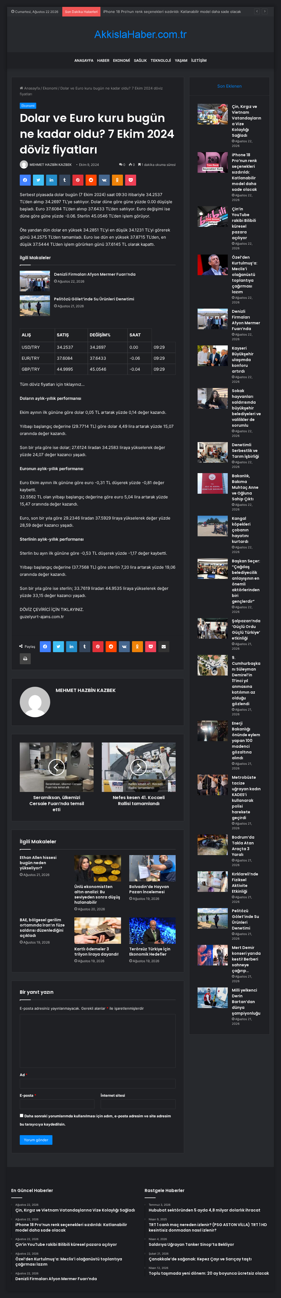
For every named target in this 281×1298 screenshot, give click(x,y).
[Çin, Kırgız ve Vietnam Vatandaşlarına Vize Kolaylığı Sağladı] (213, 114)
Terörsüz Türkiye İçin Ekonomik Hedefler (149, 951)
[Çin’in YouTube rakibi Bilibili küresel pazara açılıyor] (213, 216)
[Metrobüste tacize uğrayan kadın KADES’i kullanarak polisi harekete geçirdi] (213, 785)
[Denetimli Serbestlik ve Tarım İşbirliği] (213, 452)
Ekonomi (121, 60)
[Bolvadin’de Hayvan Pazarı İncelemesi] (152, 868)
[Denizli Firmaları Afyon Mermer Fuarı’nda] (35, 281)
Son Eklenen (229, 86)
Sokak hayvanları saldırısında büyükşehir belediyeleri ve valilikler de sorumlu (246, 408)
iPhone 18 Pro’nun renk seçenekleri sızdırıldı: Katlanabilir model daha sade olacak (244, 172)
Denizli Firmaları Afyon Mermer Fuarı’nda (95, 274)
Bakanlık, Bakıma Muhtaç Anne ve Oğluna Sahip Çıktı (245, 487)
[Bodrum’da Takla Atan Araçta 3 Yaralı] (213, 844)
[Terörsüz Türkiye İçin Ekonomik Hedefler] (152, 930)
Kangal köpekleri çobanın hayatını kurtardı (241, 530)
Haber (103, 60)
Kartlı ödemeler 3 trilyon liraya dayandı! (96, 951)
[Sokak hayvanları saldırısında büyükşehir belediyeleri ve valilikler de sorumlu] (213, 398)
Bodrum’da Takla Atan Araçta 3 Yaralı (243, 845)
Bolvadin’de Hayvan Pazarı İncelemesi (149, 889)
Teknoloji (161, 60)
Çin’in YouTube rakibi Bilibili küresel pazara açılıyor (244, 223)
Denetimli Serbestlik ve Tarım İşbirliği (245, 450)
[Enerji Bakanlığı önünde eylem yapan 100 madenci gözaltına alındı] (213, 731)
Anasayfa (83, 60)
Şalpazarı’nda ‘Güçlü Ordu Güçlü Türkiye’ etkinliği (246, 629)
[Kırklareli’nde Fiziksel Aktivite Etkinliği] (213, 881)
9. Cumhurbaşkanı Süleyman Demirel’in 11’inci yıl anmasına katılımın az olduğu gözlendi (246, 681)
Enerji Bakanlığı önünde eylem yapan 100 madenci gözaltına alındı (246, 741)
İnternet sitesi (113, 1095)
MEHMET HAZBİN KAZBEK (51, 165)
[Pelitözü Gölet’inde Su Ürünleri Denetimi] (35, 305)
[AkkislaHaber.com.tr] (140, 34)
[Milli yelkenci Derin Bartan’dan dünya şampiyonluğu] (213, 997)
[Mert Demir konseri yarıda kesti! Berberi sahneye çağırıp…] (213, 955)
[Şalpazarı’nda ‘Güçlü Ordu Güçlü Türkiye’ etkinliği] (213, 628)
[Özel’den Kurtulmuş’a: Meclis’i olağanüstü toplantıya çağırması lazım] (213, 265)
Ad (23, 1075)
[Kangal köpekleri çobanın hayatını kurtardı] (213, 526)
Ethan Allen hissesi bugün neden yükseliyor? (38, 863)
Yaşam (181, 60)
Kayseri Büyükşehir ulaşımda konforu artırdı (243, 359)
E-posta (28, 1095)
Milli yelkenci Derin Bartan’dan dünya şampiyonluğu (246, 1001)
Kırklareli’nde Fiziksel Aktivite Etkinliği (245, 882)
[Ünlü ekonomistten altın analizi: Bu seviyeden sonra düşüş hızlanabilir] (97, 868)
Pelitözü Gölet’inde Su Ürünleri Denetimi (94, 299)
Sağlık (140, 60)
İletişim (199, 60)
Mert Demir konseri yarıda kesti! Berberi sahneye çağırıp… (246, 959)
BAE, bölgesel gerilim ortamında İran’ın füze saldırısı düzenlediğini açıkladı (42, 927)
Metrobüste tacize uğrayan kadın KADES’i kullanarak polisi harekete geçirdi (246, 797)
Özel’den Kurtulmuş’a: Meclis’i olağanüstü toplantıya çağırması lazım (244, 275)
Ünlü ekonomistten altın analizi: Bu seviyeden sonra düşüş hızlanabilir (97, 894)
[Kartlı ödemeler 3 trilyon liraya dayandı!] (97, 930)
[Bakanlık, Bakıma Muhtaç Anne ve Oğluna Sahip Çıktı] (213, 483)
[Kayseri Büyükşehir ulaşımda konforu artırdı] (213, 355)
